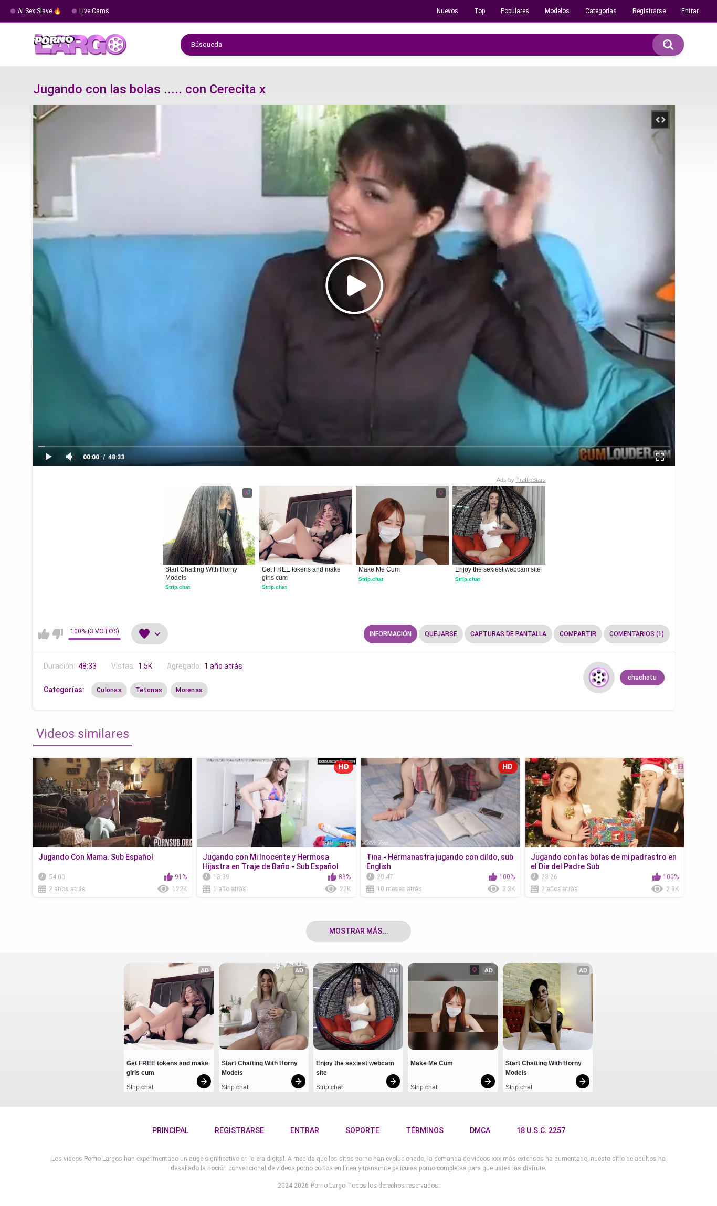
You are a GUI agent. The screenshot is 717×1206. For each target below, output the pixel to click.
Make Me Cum (379, 569)
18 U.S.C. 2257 (540, 1130)
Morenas (189, 690)
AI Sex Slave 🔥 (39, 11)
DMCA (480, 1130)
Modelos (557, 11)
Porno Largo (328, 1185)
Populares (515, 11)
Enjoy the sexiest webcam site (498, 569)
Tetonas (148, 690)
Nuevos (447, 11)
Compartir (578, 634)
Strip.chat (177, 587)
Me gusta (43, 634)
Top (479, 11)
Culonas (109, 690)
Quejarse (441, 634)
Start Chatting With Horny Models (202, 573)
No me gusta (57, 634)
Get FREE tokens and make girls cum (302, 573)
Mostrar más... (358, 931)
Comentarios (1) (636, 634)
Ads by (521, 480)
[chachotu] (599, 677)
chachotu (642, 677)
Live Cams (94, 11)
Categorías (601, 11)
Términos (425, 1130)
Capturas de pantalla (508, 634)
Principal (170, 1130)
